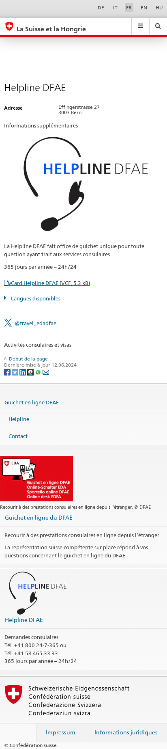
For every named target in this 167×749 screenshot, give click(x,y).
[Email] (46, 372)
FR (129, 7)
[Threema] (31, 372)
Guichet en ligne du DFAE (39, 517)
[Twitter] (15, 372)
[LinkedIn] (23, 372)
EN (144, 7)
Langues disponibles (35, 298)
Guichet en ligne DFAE (31, 402)
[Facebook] (8, 372)
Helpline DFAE (24, 619)
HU (159, 7)
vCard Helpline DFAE (49, 283)
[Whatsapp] (39, 372)
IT (115, 7)
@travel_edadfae (35, 323)
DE (101, 7)
